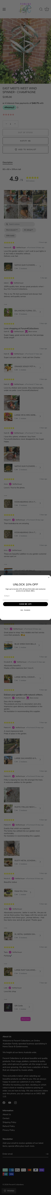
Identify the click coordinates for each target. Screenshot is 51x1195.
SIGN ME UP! (25, 604)
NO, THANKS (25, 610)
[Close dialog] (48, 577)
